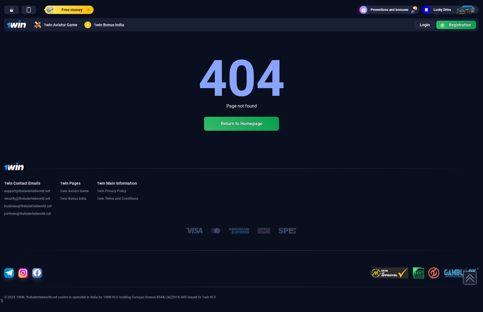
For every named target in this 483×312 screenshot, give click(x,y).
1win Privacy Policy (111, 191)
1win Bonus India (109, 25)
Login (425, 25)
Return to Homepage (241, 123)
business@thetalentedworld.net (28, 206)
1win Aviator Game (60, 25)
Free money (71, 10)
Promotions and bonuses (389, 10)
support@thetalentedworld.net (27, 191)
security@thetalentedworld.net (27, 199)
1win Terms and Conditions (117, 198)
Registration (460, 25)
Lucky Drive (442, 10)
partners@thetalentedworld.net (27, 214)
